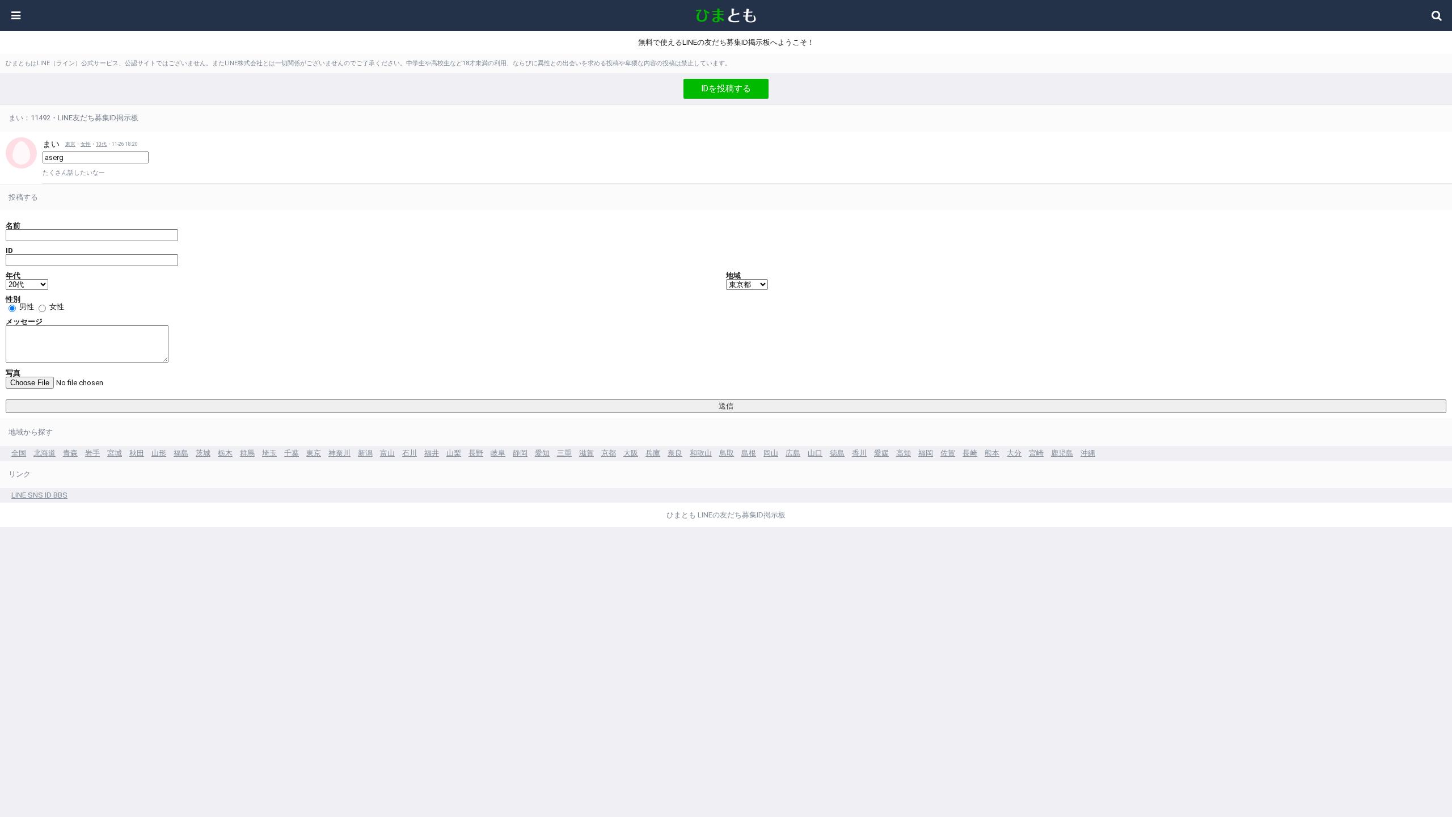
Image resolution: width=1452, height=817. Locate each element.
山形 (158, 453)
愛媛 (881, 453)
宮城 (114, 453)
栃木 (225, 453)
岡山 (770, 453)
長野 (475, 453)
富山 (387, 453)
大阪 (630, 453)
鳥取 (726, 453)
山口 (815, 453)
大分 (1014, 453)
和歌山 (701, 453)
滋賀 (586, 453)
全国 (18, 453)
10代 (101, 144)
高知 (903, 453)
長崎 (970, 453)
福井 (431, 453)
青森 (70, 453)
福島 (181, 453)
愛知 (542, 453)
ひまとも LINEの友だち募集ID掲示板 (726, 515)
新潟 (365, 453)
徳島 (837, 453)
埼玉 (269, 453)
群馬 (247, 453)
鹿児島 (1062, 453)
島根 (748, 453)
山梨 (453, 453)
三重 (564, 453)
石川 (409, 453)
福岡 (925, 453)
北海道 (44, 453)
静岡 (520, 453)
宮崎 (1036, 453)
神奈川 (339, 453)
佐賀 (947, 453)
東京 (70, 144)
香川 (859, 453)
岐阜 (498, 453)
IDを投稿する (726, 88)
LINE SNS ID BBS (39, 495)
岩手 (92, 453)
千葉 (291, 453)
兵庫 (652, 453)
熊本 (992, 453)
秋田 (136, 453)
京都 (608, 453)
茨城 (203, 453)
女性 (86, 144)
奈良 (675, 453)
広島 (793, 453)
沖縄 (1087, 453)
